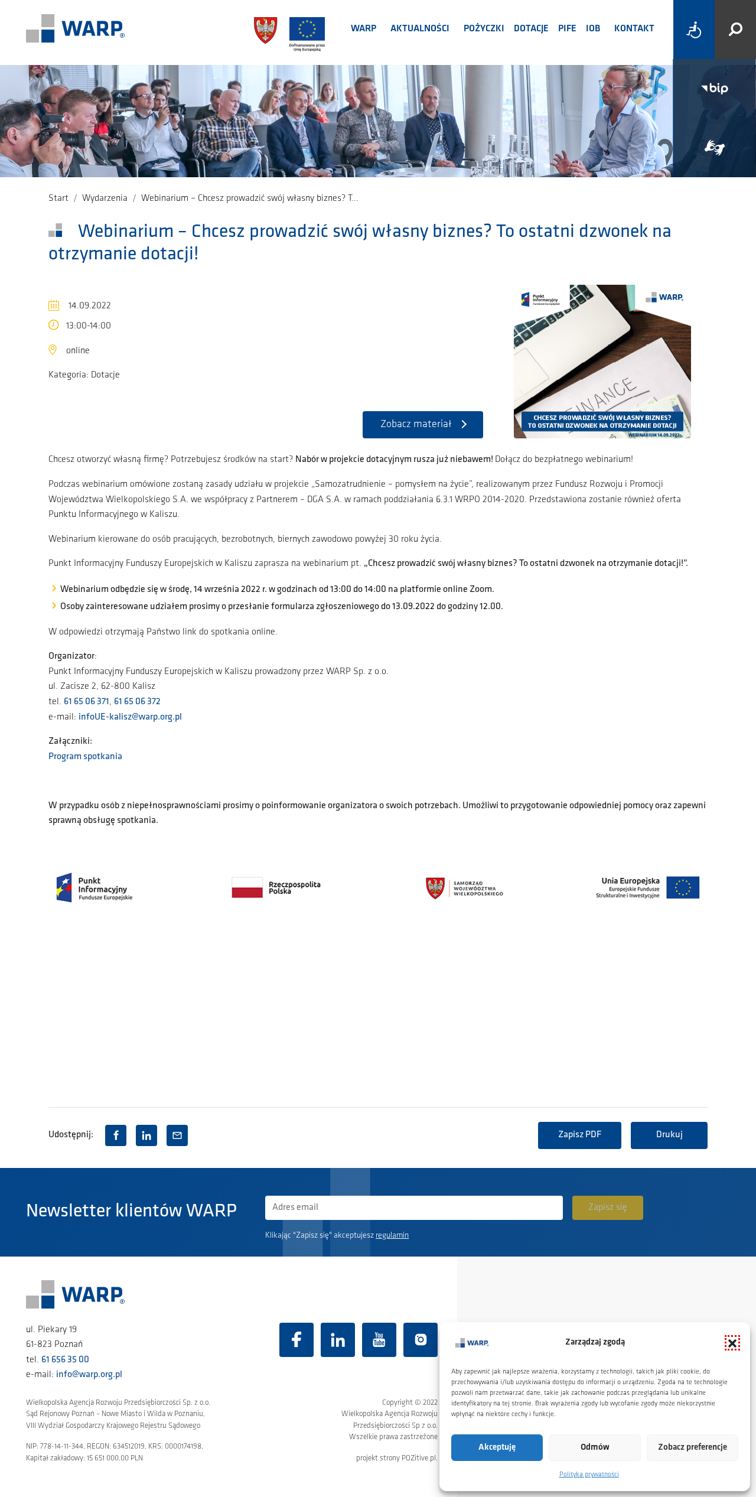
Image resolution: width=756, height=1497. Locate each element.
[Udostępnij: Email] (177, 1135)
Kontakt (634, 29)
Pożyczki (484, 29)
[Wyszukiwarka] (735, 29)
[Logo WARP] (75, 29)
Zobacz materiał (416, 424)
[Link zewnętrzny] (714, 147)
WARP (363, 29)
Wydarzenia (105, 198)
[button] (732, 1343)
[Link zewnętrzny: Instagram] (420, 1340)
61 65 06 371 (86, 702)
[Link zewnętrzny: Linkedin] (338, 1340)
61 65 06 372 (137, 702)
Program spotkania (85, 756)
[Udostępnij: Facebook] (115, 1135)
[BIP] (714, 88)
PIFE (567, 29)
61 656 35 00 (65, 1360)
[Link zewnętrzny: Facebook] (296, 1340)
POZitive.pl (419, 1458)
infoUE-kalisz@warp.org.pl (130, 717)
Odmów (595, 1447)
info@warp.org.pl (89, 1374)
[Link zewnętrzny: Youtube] (379, 1340)
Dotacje (531, 29)
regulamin (392, 1235)
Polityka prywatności (589, 1474)
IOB (593, 29)
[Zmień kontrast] (694, 29)
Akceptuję (497, 1447)
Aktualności (419, 29)
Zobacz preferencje (692, 1447)
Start (58, 198)
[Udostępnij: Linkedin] (146, 1135)
